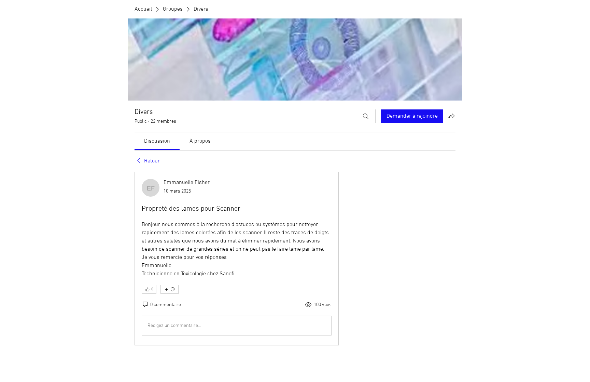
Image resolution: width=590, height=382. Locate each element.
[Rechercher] (366, 116)
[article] (237, 258)
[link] (157, 141)
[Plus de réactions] (169, 289)
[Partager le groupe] (451, 116)
